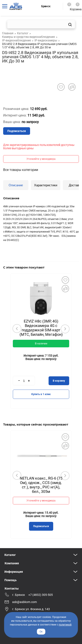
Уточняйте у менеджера (41, 158)
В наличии (41, 343)
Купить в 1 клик (41, 394)
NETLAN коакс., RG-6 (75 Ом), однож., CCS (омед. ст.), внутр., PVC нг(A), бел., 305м (41, 485)
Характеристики (45, 185)
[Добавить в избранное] (61, 87)
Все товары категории (20, 170)
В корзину (59, 380)
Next (65, 328)
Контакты (12, 588)
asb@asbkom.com (24, 602)
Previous (17, 328)
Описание (16, 185)
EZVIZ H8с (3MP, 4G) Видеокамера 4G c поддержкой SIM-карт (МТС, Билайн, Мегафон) (41, 328)
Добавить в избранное (65, 280)
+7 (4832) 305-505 (40, 594)
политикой (65, 624)
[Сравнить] (65, 288)
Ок (41, 631)
